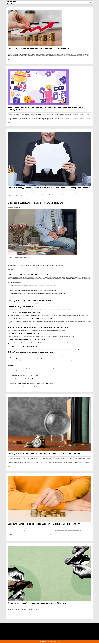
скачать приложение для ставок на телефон (41, 118)
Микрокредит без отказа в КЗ (13, 55)
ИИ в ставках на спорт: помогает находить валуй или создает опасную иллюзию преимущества (46, 108)
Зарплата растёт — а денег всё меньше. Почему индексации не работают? (44, 524)
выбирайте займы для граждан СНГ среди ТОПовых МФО (68, 530)
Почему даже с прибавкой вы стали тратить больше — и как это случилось (44, 453)
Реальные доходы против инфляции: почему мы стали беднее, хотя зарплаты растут (49, 187)
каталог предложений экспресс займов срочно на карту (29, 609)
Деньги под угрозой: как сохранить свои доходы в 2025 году (37, 603)
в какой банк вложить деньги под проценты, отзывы (67, 278)
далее (9, 59)
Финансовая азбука (11, 2)
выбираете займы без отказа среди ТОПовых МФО (17, 194)
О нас (23, 632)
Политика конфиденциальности (28, 636)
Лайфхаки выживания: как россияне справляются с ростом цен (38, 48)
